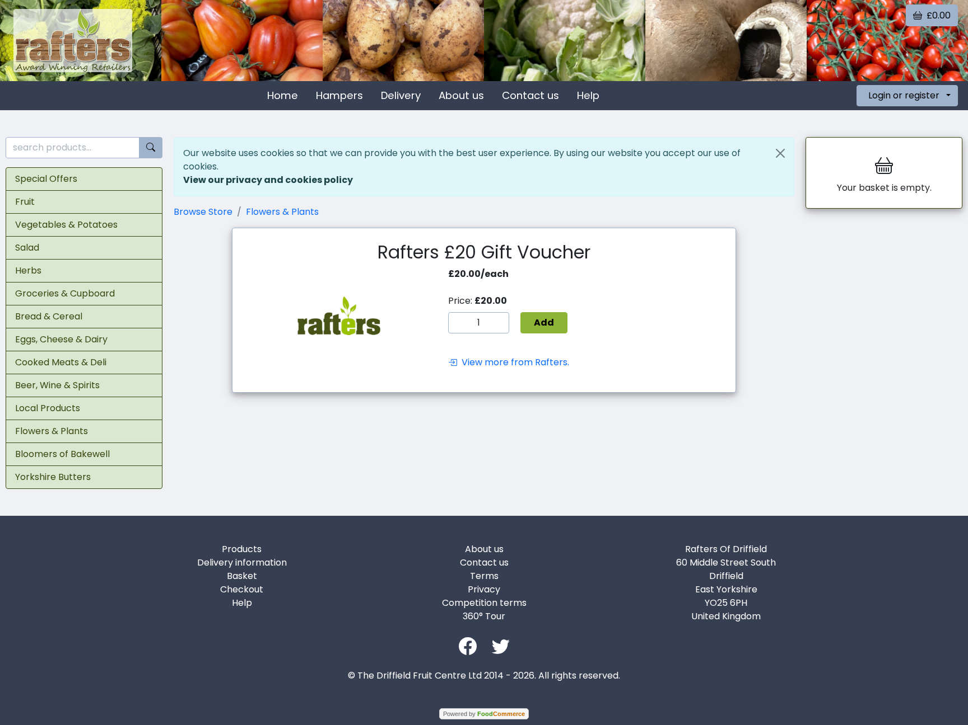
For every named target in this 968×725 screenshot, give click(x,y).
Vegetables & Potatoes (66, 224)
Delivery (401, 95)
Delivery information (242, 562)
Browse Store (203, 211)
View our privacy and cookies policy (268, 179)
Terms (484, 575)
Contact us (530, 95)
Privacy (484, 589)
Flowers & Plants (51, 431)
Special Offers (46, 178)
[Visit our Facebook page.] (468, 645)
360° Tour (484, 616)
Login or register (904, 95)
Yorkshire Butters (53, 476)
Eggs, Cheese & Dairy (61, 339)
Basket (242, 575)
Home (282, 95)
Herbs (28, 270)
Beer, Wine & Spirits (57, 385)
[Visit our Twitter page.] (501, 645)
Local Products (47, 408)
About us (461, 95)
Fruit (25, 201)
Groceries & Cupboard (65, 293)
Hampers (339, 95)
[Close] (780, 153)
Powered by (484, 713)
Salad (27, 247)
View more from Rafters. (513, 362)
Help (588, 95)
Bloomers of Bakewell (62, 454)
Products (242, 549)
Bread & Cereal (48, 316)
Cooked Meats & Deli (60, 362)
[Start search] (150, 148)
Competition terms (484, 602)
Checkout (241, 589)
